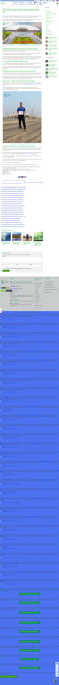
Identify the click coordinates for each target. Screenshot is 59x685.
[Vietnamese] (53, 0)
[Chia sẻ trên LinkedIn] (25, 177)
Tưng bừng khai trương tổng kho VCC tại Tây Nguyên (53, 45)
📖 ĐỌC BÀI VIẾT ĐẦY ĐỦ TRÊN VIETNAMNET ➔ (29, 659)
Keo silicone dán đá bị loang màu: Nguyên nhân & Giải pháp (12, 195)
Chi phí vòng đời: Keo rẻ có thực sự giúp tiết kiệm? (10, 218)
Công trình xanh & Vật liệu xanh (51, 13)
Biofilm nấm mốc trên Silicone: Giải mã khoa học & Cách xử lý (13, 205)
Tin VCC (9, 8)
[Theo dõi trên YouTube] (8, 288)
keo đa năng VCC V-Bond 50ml (25, 369)
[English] (54, 0)
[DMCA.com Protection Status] (6, 290)
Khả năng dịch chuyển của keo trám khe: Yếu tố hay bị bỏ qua (13, 216)
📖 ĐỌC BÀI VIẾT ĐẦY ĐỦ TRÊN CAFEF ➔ (6, 318)
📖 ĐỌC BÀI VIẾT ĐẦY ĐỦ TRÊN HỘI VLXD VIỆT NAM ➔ (9, 465)
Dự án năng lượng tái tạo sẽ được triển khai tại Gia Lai (6, 243)
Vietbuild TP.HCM (44, 313)
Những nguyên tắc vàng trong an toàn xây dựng (27, 243)
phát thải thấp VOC (35, 443)
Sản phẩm (30, 2)
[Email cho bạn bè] (22, 177)
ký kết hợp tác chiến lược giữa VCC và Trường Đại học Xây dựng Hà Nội (31, 359)
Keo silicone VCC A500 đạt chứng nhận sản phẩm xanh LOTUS (52, 49)
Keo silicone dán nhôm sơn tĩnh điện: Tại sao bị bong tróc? (12, 197)
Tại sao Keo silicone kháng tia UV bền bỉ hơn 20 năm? (11, 203)
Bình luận (4, 256)
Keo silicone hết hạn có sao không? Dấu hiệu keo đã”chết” (12, 193)
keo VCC (7, 324)
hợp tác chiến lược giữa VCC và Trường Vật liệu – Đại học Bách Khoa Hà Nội (30, 415)
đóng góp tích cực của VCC (20, 571)
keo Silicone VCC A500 (36, 646)
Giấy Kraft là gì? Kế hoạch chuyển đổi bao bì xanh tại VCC (52, 38)
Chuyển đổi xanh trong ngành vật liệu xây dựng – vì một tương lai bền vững (37, 244)
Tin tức (7, 8)
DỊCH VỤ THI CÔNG (38, 2)
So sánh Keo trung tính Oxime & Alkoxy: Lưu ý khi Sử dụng (12, 199)
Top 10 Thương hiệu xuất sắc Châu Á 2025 (46, 479)
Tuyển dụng (37, 0)
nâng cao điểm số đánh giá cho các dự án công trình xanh (21, 334)
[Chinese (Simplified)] (55, 0)
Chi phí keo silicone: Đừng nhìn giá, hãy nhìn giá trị (11, 220)
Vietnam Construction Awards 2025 (39, 525)
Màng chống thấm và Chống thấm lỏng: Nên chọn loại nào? (12, 210)
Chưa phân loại (48, 12)
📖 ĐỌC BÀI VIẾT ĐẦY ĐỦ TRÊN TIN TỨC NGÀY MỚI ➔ (9, 474)
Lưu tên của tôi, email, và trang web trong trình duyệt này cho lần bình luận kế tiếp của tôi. (17, 268)
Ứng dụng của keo (49, 31)
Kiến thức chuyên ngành (50, 20)
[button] (1, 310)
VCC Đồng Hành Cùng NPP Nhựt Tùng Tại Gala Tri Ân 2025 (16, 243)
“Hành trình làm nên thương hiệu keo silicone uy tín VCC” (34, 350)
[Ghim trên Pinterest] (24, 177)
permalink (24, 180)
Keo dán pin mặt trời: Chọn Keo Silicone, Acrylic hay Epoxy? (12, 226)
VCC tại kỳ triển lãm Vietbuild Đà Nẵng (33, 323)
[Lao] (57, 0)
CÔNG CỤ (46, 2)
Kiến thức (47, 19)
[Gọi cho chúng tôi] (6, 288)
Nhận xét (49, 50)
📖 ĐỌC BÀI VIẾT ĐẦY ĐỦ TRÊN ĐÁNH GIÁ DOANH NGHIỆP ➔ (10, 483)
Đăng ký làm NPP (43, 0)
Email (17, 264)
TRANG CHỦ (16, 2)
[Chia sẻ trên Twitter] (20, 177)
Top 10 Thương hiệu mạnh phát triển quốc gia (45, 461)
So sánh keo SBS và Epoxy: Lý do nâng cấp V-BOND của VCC (13, 224)
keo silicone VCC (15, 315)
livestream (13, 153)
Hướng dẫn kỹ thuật (49, 17)
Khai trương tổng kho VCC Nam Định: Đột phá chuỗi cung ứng (52, 53)
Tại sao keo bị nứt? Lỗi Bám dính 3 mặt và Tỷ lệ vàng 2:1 (12, 201)
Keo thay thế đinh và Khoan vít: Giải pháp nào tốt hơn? (11, 222)
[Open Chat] (55, 681)
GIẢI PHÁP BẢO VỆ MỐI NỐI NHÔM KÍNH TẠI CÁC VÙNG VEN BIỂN (13, 187)
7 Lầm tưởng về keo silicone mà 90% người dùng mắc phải (12, 214)
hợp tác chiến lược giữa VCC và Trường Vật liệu (31, 405)
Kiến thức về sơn (48, 22)
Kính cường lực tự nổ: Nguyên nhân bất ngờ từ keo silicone (12, 191)
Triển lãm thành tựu (5, 15)
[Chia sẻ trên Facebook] (19, 177)
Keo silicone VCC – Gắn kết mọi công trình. (30, 153)
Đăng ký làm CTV (49, 0)
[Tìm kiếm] (57, 3)
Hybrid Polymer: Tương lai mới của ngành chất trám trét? (12, 212)
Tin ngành (3, 8)
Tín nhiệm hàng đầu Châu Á (40, 341)
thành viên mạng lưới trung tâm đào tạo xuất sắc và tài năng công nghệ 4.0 (39, 507)
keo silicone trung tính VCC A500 (12, 563)
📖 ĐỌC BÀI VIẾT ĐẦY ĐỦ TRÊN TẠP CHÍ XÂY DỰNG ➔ (9, 327)
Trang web (31, 264)
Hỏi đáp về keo (48, 15)
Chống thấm (48, 10)
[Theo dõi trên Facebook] (1, 288)
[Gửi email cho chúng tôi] (5, 288)
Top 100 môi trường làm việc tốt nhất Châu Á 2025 (37, 497)
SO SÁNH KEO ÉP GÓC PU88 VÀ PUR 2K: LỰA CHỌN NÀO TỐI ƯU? (13, 189)
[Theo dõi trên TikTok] (3, 288)
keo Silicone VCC (48, 618)
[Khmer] (56, 0)
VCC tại (33, 516)
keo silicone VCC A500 (5, 673)
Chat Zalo (57, 667)
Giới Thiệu (23, 2)
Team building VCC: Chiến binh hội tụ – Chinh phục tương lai (52, 42)
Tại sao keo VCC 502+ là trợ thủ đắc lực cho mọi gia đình (12, 183)
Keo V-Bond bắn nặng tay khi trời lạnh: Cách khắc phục (12, 207)
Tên (3, 264)
